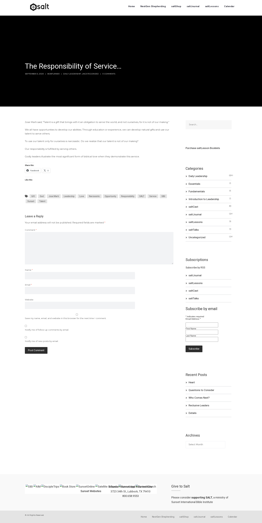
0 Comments (108, 74)
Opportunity (110, 196)
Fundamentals (197, 191)
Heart (192, 382)
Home (131, 6)
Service (152, 196)
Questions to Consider (201, 390)
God (42, 196)
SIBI (163, 196)
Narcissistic (94, 196)
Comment (31, 230)
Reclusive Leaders (199, 405)
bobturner (53, 74)
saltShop (176, 6)
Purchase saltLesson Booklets (203, 148)
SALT (141, 196)
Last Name (191, 335)
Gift (33, 196)
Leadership (69, 196)
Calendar (229, 6)
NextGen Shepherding (153, 6)
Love (81, 196)
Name (29, 270)
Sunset (30, 201)
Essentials (194, 183)
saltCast (193, 206)
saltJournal (193, 6)
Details (192, 412)
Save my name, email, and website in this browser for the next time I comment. (65, 318)
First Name (191, 328)
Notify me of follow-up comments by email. (47, 330)
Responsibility (127, 196)
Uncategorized (90, 74)
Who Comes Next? (199, 397)
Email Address (193, 319)
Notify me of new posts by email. (41, 341)
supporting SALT (201, 497)
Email (28, 285)
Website (29, 299)
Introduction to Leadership (204, 199)
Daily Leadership (72, 74)
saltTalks (194, 229)
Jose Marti (54, 196)
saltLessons (212, 6)
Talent (42, 201)
